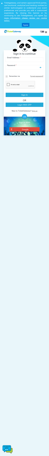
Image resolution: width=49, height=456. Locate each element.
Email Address (14, 57)
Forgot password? (36, 76)
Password (12, 65)
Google (25, 129)
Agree (25, 25)
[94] (12, 31)
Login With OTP (24, 104)
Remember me (14, 76)
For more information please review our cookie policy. (25, 18)
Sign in (24, 94)
